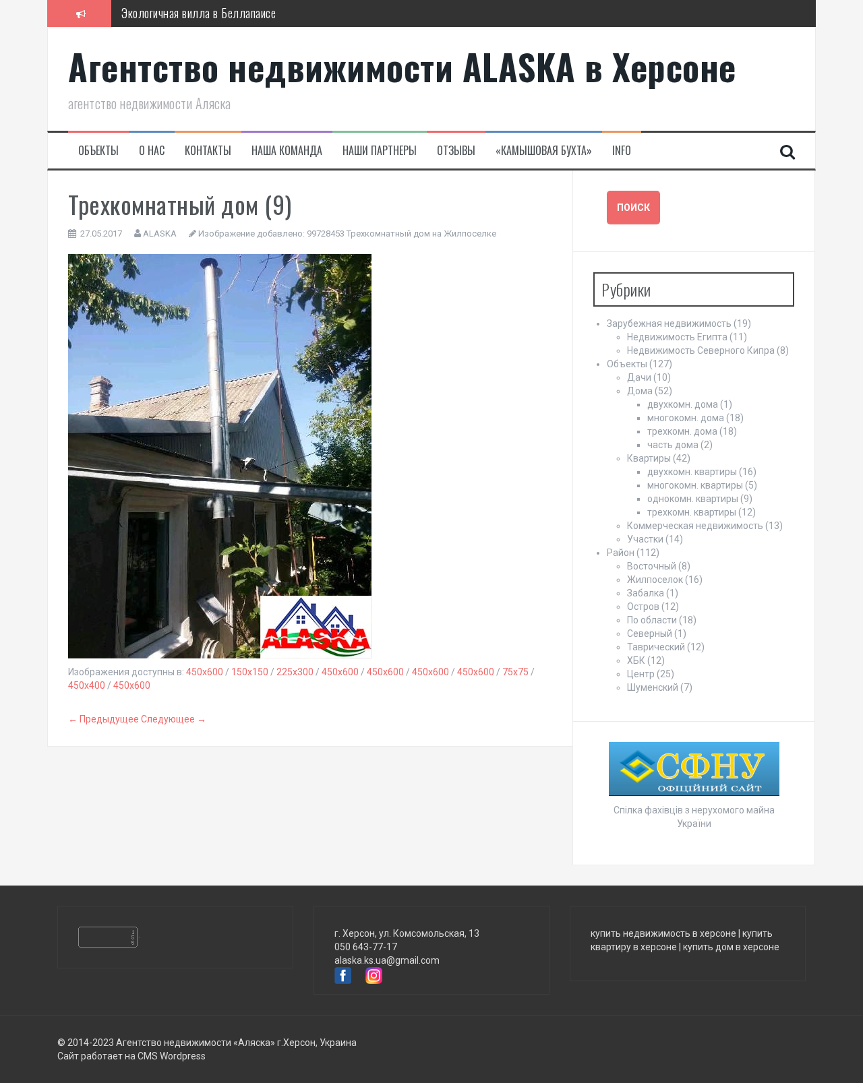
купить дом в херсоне (731, 946)
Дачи (639, 377)
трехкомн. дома (682, 431)
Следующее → (173, 719)
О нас (152, 150)
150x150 (249, 672)
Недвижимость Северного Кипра (701, 350)
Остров (643, 606)
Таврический (656, 647)
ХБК (636, 660)
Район (620, 552)
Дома (640, 390)
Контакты (208, 150)
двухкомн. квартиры (692, 471)
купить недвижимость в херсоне (663, 933)
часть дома (672, 444)
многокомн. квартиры (695, 485)
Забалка (645, 593)
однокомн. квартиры (692, 498)
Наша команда (286, 150)
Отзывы (456, 150)
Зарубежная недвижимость (669, 323)
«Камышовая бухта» (544, 150)
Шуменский (652, 687)
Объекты (98, 150)
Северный (649, 633)
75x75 (515, 672)
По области (652, 620)
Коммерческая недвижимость (695, 525)
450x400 (86, 685)
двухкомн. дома (682, 404)
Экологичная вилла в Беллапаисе (198, 13)
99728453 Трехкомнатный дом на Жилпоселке (401, 233)
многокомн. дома (685, 417)
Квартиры (649, 458)
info (621, 150)
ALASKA (160, 233)
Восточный (651, 566)
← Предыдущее (103, 719)
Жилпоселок (655, 579)
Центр (641, 674)
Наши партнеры (380, 150)
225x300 (295, 672)
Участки (645, 539)
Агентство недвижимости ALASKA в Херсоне (402, 66)
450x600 (204, 672)
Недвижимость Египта (677, 337)
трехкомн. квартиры (691, 512)
